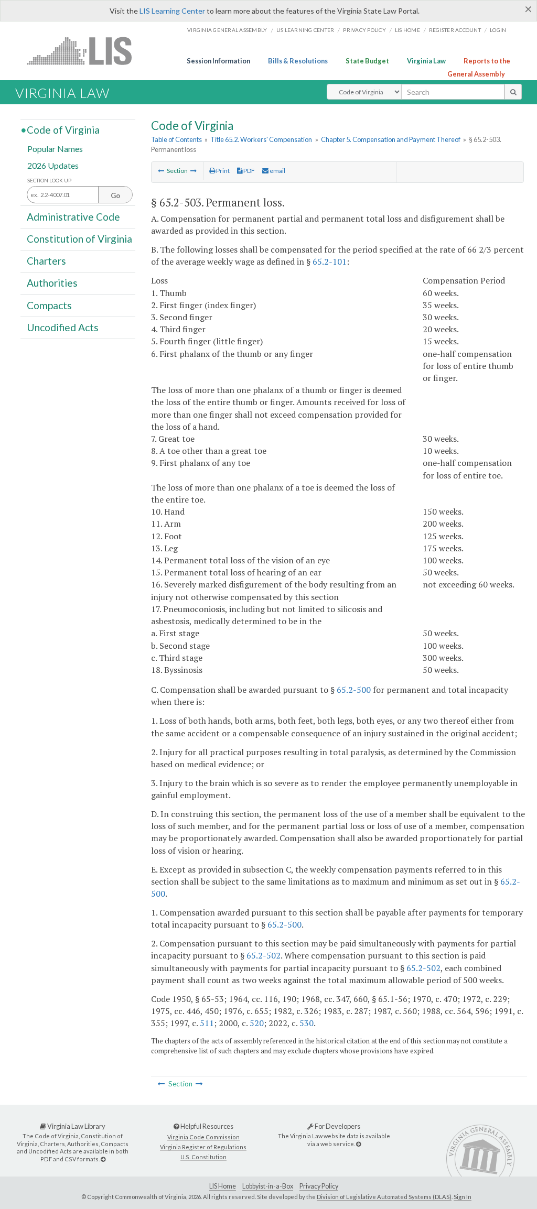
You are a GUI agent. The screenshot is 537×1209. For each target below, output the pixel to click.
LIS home (407, 30)
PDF (248, 171)
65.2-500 (354, 689)
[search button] (513, 92)
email (276, 171)
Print (222, 171)
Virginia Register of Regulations (203, 1146)
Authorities (52, 283)
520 (257, 1023)
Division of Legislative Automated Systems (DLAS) (384, 1196)
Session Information (218, 61)
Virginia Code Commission (203, 1137)
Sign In (462, 1196)
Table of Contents (176, 139)
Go (115, 195)
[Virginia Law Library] (103, 1159)
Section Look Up (49, 180)
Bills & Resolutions (298, 61)
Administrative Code (73, 216)
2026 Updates (53, 165)
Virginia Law (426, 61)
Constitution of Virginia (79, 239)
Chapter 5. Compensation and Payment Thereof (390, 139)
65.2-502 (263, 955)
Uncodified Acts (63, 327)
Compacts (49, 305)
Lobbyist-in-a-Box (267, 1186)
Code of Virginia (63, 130)
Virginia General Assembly (227, 30)
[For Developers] (358, 1143)
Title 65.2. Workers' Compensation (261, 139)
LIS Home (222, 1186)
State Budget (367, 61)
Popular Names (55, 149)
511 (207, 1023)
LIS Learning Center (172, 10)
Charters (46, 261)
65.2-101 (330, 261)
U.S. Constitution (203, 1156)
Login (498, 30)
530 (306, 1023)
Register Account (455, 30)
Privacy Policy (364, 30)
